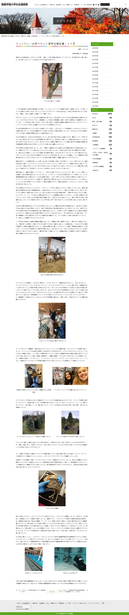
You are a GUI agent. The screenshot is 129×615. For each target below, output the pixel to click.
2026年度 (95, 48)
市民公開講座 (102, 159)
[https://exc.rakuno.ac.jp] (14, 3)
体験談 (102, 133)
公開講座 (102, 145)
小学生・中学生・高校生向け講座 (102, 153)
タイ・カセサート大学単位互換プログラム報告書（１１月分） (31, 590)
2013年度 (95, 98)
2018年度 (95, 79)
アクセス (74, 603)
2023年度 (95, 60)
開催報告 (102, 162)
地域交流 (102, 170)
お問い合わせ (83, 603)
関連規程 (76, 5)
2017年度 (95, 83)
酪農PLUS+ (69, 5)
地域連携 (101, 141)
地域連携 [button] (58, 5)
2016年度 (95, 87)
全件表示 (101, 114)
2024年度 (95, 56)
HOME (36, 5)
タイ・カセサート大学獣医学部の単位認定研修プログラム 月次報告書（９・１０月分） (71, 590)
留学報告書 (102, 137)
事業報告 (89, 5)
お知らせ (101, 125)
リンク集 (83, 5)
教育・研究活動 (101, 121)
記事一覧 (52, 591)
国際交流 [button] (52, 5)
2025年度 (95, 52)
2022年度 (95, 63)
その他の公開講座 (102, 166)
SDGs (63, 5)
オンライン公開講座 (102, 148)
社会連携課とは (44, 5)
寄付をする (106, 4)
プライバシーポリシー (94, 603)
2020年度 (95, 71)
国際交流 (101, 129)
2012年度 (95, 102)
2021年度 (95, 67)
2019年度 (95, 75)
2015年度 (95, 90)
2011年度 (95, 106)
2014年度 (95, 94)
